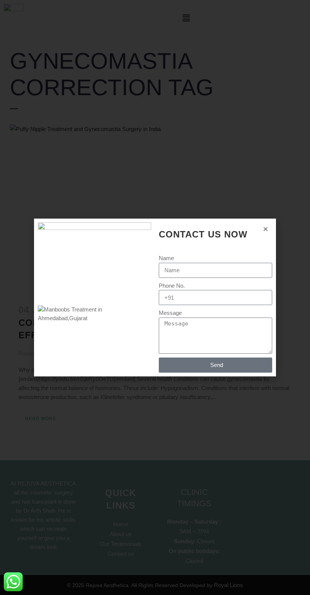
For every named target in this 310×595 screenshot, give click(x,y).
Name (166, 258)
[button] (265, 229)
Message (170, 313)
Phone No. (172, 285)
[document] (155, 297)
